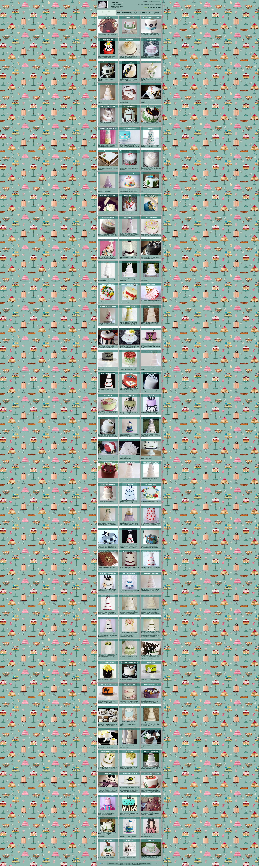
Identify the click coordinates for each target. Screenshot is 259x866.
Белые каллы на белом (151, 262)
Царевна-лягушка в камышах (151, 195)
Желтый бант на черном (108, 662)
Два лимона (107, 729)
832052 (102, 863)
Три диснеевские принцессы (108, 217)
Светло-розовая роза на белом (108, 417)
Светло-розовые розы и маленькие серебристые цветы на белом (151, 463)
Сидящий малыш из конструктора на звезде (129, 174)
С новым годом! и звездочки (129, 439)
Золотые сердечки (129, 506)
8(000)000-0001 (117, 7)
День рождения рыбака (108, 818)
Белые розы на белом (129, 729)
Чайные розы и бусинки (129, 39)
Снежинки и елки (108, 150)
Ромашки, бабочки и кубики (151, 217)
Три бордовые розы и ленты (129, 551)
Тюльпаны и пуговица (129, 17)
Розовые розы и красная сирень (151, 751)
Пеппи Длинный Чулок (108, 39)
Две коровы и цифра (129, 395)
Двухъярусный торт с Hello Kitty (107, 795)
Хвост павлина (129, 818)
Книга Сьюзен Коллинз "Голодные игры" (108, 551)
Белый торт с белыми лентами (129, 595)
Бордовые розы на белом (129, 239)
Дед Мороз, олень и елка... (129, 195)
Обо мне (159, 7)
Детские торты (140, 4)
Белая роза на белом (151, 150)
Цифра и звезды (107, 528)
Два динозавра (151, 173)
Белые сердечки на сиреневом (108, 173)
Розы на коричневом (108, 462)
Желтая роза (129, 328)
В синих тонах (129, 484)
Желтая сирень (129, 751)
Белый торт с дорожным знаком (151, 773)
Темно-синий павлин (129, 417)
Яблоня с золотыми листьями (151, 795)
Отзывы (150, 7)
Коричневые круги (151, 640)
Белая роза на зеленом (129, 640)
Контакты (155, 7)
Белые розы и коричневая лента (151, 706)
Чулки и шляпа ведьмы (151, 328)
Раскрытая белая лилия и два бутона (151, 61)
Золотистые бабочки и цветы (151, 684)
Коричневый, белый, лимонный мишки (129, 284)
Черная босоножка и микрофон (151, 239)
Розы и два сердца (108, 84)
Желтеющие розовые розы (108, 640)
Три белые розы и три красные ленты (151, 551)
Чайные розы (151, 306)
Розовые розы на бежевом (129, 684)
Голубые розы (151, 128)
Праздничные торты (156, 4)
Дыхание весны (151, 840)
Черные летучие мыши (108, 351)
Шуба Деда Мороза (108, 439)
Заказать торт (145, 1)
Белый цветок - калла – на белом (107, 195)
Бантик (151, 818)
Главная (145, 7)
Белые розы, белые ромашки (151, 617)
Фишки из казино (129, 373)
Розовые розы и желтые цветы (129, 617)
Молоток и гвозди (129, 84)
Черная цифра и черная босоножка (108, 573)
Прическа (108, 17)
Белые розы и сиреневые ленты (151, 573)
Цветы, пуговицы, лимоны (108, 284)
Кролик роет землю (151, 106)
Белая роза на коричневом (151, 729)
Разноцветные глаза (151, 439)
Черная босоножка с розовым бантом (129, 662)
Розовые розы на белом (129, 462)
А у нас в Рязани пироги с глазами (129, 773)
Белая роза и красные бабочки (108, 373)
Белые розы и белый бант (129, 706)
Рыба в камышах (151, 528)
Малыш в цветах (108, 395)
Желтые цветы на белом (129, 306)
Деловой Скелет (108, 773)
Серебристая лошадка (151, 39)
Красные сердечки (151, 506)
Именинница (129, 795)
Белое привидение (151, 662)
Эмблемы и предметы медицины (129, 528)
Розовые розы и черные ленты (108, 617)
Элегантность (129, 840)
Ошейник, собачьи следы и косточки (151, 17)
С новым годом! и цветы (151, 373)
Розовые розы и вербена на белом (108, 306)
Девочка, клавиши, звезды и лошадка (107, 239)
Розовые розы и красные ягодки (108, 484)
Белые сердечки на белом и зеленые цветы (108, 506)
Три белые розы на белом (108, 262)
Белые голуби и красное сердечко (129, 128)
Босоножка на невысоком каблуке (107, 328)
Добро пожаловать (108, 840)
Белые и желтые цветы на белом (108, 751)
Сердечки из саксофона (151, 84)
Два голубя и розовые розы (151, 417)
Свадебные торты (147, 4)
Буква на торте (151, 284)
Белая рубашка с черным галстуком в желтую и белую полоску (129, 62)
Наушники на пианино (108, 61)
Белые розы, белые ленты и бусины (151, 595)
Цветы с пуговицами (108, 706)
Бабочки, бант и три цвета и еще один (108, 128)
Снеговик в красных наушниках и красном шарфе (129, 151)
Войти (157, 863)
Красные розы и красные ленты (108, 595)
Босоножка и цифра (151, 395)
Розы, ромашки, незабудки (151, 484)
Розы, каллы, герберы (129, 262)
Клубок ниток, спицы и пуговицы (107, 106)
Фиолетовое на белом (129, 217)
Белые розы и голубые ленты (129, 573)
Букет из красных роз (129, 351)
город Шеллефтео (117, 4)
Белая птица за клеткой (129, 106)
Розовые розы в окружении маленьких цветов (151, 351)
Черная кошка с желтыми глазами (108, 684)
